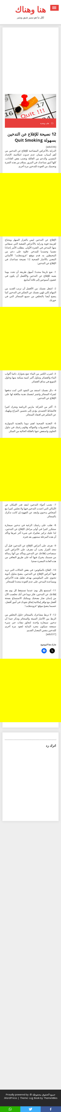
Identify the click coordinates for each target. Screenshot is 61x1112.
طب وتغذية (44, 123)
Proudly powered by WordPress (16, 1096)
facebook (51, 1109)
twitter (30, 1109)
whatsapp (10, 1109)
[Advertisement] (30, 61)
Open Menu (54, 8)
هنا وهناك (30, 9)
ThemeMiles (50, 1098)
